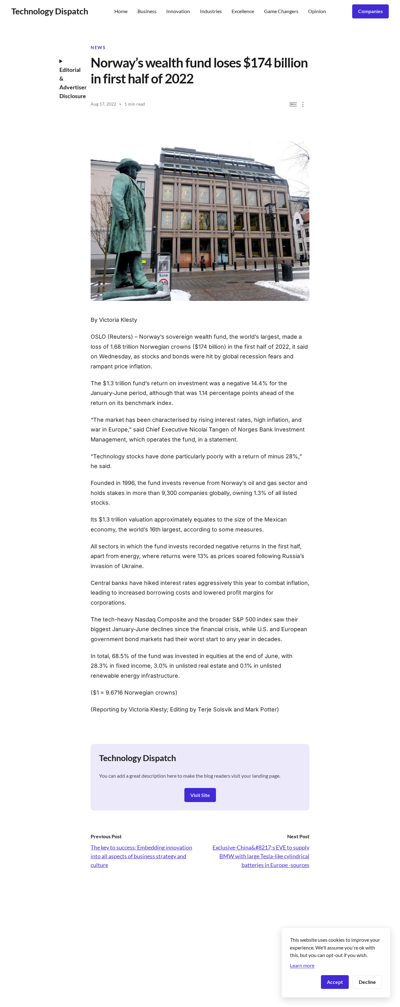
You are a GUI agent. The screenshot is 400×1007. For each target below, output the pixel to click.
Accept (335, 982)
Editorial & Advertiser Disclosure (70, 82)
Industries (211, 11)
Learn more (302, 965)
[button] (303, 104)
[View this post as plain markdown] (293, 104)
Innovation (178, 11)
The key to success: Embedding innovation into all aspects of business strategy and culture (141, 856)
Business (147, 11)
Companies (370, 11)
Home (121, 11)
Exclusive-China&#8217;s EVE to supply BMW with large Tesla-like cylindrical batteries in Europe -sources (260, 856)
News (98, 47)
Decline (367, 982)
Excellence (243, 11)
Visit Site (200, 795)
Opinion (317, 11)
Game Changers (281, 11)
